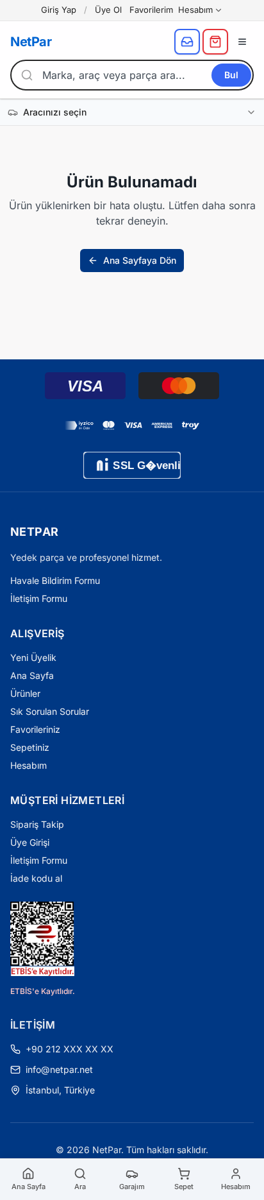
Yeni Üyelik (33, 657)
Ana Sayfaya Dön (139, 260)
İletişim (32, 1024)
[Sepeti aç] (215, 42)
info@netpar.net (59, 1069)
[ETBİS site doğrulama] (42, 938)
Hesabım (195, 9)
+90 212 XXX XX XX (69, 1048)
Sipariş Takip (37, 824)
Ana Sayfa (32, 675)
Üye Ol (108, 9)
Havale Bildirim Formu (55, 580)
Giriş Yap (58, 9)
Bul (231, 74)
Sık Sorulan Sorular (49, 711)
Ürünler (25, 693)
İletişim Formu (38, 598)
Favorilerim (151, 9)
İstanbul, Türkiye (60, 1089)
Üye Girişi (29, 842)
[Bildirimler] (187, 42)
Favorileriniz (35, 729)
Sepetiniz (29, 747)
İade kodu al (36, 878)
